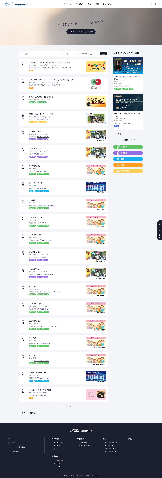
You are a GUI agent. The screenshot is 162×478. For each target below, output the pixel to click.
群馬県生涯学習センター (44, 309)
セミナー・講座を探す (151, 4)
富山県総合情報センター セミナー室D (48, 292)
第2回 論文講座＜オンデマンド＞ (42, 97)
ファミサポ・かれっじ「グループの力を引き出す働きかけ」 (52, 79)
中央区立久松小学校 (43, 137)
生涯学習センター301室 (36, 395)
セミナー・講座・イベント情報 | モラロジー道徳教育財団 (16, 4)
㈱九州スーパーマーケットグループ (48, 326)
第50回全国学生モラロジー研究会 (42, 114)
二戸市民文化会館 (42, 171)
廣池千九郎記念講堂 (128, 123)
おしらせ (117, 134)
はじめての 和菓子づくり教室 (40, 390)
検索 (103, 54)
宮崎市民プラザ (42, 223)
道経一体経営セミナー (37, 183)
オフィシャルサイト (159, 230)
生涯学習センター (42, 119)
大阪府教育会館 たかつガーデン (44, 274)
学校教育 (79, 4)
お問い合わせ (155, 4)
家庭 (98, 4)
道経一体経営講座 (110, 452)
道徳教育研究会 (35, 131)
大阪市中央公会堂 (124, 86)
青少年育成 (107, 4)
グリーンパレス (42, 257)
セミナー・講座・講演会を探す (82, 32)
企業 (89, 4)
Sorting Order (91, 54)
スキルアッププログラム (86, 446)
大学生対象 (42, 122)
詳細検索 (84, 54)
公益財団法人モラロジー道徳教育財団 (48, 85)
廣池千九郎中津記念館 (44, 240)
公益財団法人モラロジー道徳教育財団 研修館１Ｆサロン (55, 68)
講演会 (125, 89)
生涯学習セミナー (35, 166)
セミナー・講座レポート (30, 412)
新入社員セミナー (110, 446)
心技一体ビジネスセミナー (113, 449)
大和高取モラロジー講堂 (41, 361)
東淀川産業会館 (38, 154)
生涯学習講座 (42, 102)
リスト (96, 54)
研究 (116, 126)
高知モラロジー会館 (43, 378)
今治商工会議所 (42, 188)
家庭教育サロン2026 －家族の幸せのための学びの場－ (50, 62)
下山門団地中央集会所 (44, 343)
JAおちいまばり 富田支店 (45, 206)
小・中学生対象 (58, 460)
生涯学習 (67, 4)
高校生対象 (57, 463)
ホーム (10, 439)
